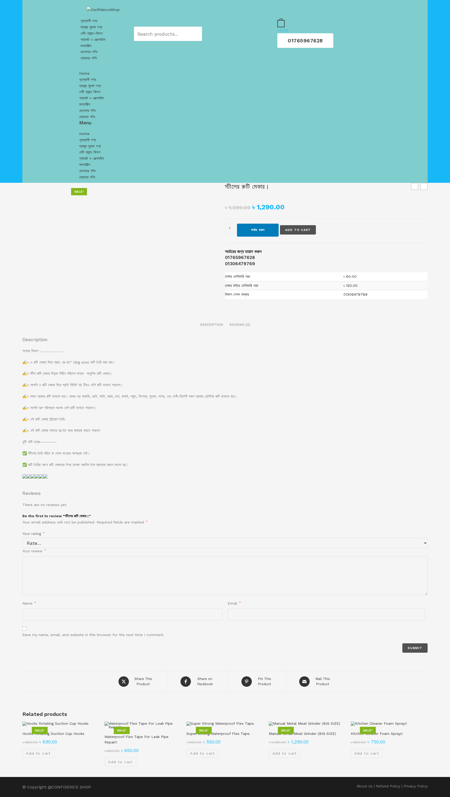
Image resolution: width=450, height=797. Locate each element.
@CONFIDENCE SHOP (69, 787)
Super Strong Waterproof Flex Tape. (218, 733)
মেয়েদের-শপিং (88, 58)
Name (29, 603)
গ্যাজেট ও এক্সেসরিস (92, 39)
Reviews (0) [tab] (239, 325)
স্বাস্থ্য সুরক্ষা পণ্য (91, 27)
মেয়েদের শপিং (87, 117)
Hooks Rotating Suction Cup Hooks (53, 733)
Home (84, 73)
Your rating (33, 534)
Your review (34, 551)
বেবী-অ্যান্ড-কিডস (91, 33)
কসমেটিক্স (85, 46)
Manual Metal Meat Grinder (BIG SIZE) (302, 733)
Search (190, 33)
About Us (365, 786)
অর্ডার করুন (258, 230)
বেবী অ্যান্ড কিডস (89, 92)
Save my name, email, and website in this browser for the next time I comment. (93, 635)
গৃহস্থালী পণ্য (88, 21)
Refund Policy (388, 786)
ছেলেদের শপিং (87, 110)
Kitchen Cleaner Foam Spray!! (377, 733)
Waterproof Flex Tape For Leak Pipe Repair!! (136, 739)
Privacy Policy (416, 786)
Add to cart (298, 230)
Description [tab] (211, 325)
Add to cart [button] (38, 753)
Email (234, 603)
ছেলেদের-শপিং (89, 52)
